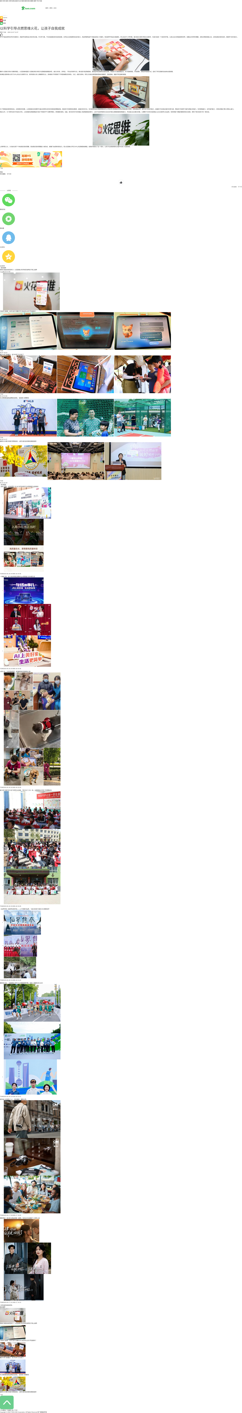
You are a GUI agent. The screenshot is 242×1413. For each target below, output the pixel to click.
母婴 (22, 1)
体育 (10, 1)
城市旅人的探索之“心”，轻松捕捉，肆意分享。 (13, 1099)
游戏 (13, 1)
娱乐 (7, 1)
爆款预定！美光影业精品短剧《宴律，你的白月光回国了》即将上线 (20, 1218)
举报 (1, 172)
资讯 (4, 1)
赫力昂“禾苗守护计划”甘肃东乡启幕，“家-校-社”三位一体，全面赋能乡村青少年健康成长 (26, 790)
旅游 (16, 1)
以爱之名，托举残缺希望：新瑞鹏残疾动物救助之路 (15, 671)
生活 (19, 1)
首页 (1, 1)
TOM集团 (3, 1410)
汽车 (37, 1)
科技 (40, 1)
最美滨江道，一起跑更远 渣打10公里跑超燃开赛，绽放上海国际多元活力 (21, 983)
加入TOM (14, 1410)
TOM (5, 32)
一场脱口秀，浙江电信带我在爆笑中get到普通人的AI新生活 (17, 576)
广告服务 (8, 1410)
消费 (34, 1)
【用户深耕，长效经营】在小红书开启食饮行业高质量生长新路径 (19, 486)
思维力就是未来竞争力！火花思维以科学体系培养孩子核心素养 (18, 269)
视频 (25, 1)
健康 (31, 1)
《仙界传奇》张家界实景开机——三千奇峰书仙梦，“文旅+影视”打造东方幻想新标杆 (24, 909)
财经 (28, 1)
